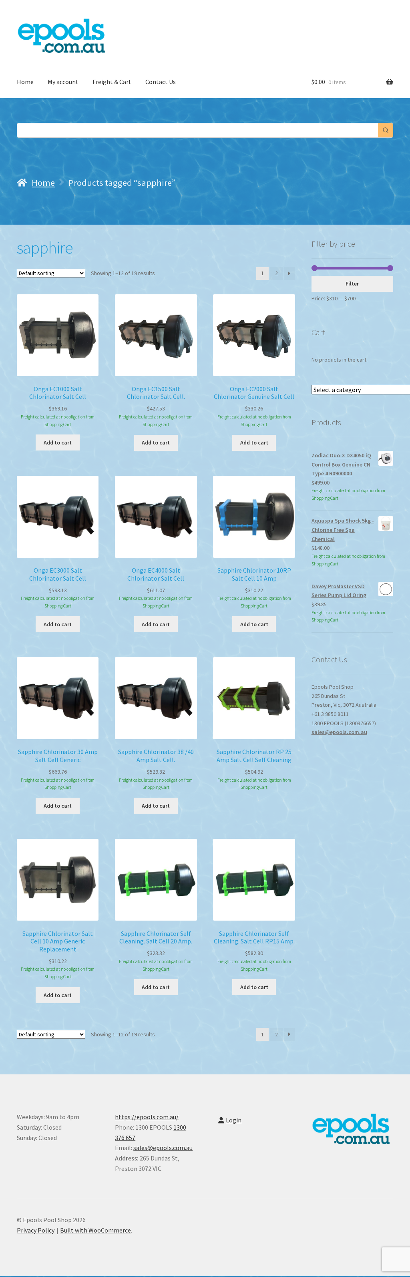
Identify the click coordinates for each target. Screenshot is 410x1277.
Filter (352, 283)
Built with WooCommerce (95, 1230)
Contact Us (160, 82)
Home (25, 82)
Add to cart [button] (58, 442)
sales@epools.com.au (339, 732)
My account (63, 82)
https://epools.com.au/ (147, 1117)
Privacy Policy (35, 1230)
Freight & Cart (111, 82)
